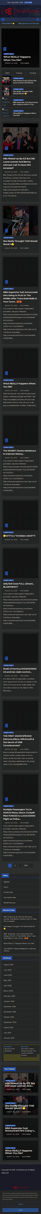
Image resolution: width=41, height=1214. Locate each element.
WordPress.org (9, 903)
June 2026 (8, 975)
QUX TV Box (24, 1046)
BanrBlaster (8, 1046)
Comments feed (10, 897)
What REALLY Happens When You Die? (19, 943)
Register (7, 882)
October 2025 (9, 1017)
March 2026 (8, 991)
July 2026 (7, 970)
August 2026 (8, 965)
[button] (34, 20)
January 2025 (9, 1038)
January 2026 (9, 1001)
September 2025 (10, 1022)
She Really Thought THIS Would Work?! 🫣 (23, 93)
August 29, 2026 (11, 676)
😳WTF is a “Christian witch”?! (19, 535)
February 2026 (9, 996)
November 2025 (10, 1012)
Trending (32, 73)
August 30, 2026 (11, 63)
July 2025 (7, 1033)
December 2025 (10, 1007)
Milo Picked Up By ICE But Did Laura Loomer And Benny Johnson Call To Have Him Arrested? (24, 84)
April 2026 (8, 986)
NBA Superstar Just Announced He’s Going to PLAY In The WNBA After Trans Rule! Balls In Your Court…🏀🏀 (25, 105)
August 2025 (8, 1027)
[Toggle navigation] (19, 19)
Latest (7, 73)
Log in (6, 887)
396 (25, 865)
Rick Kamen (25, 63)
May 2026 (7, 980)
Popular (19, 73)
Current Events (9, 54)
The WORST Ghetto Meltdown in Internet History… (15, 59)
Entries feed (8, 892)
